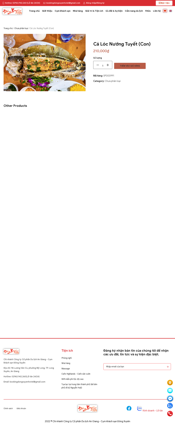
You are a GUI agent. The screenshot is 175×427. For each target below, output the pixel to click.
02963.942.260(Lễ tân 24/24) (26, 376)
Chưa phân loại (21, 28)
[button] (82, 37)
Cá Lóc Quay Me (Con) (16, 310)
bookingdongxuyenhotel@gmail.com (27, 382)
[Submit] (168, 366)
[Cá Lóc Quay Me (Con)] (87, 210)
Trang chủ (8, 28)
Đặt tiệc (165, 3)
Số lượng (97, 58)
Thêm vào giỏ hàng (130, 66)
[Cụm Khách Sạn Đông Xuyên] (13, 11)
